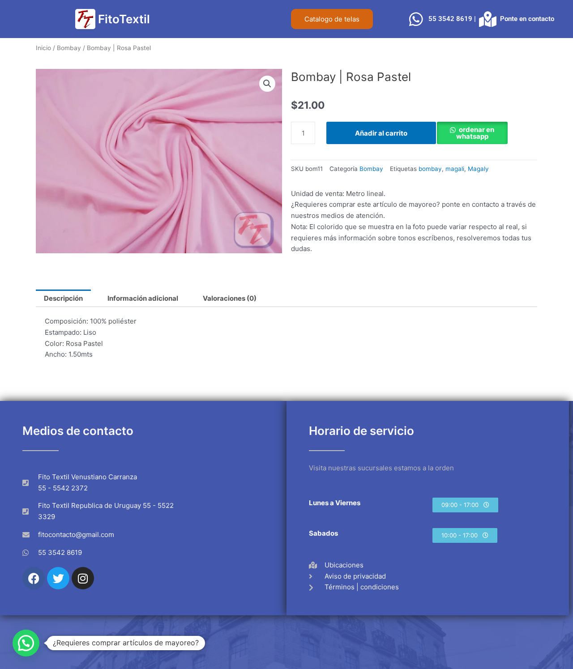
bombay (430, 168)
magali (454, 168)
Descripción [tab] (63, 298)
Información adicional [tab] (142, 298)
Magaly (478, 168)
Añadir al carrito (381, 133)
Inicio (43, 47)
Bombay (69, 47)
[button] (267, 84)
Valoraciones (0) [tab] (230, 298)
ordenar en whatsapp (475, 133)
